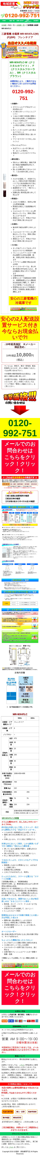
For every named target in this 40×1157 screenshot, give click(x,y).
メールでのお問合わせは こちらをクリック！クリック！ (20, 457)
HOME (4, 25)
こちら (21, 1065)
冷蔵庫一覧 (21, 25)
